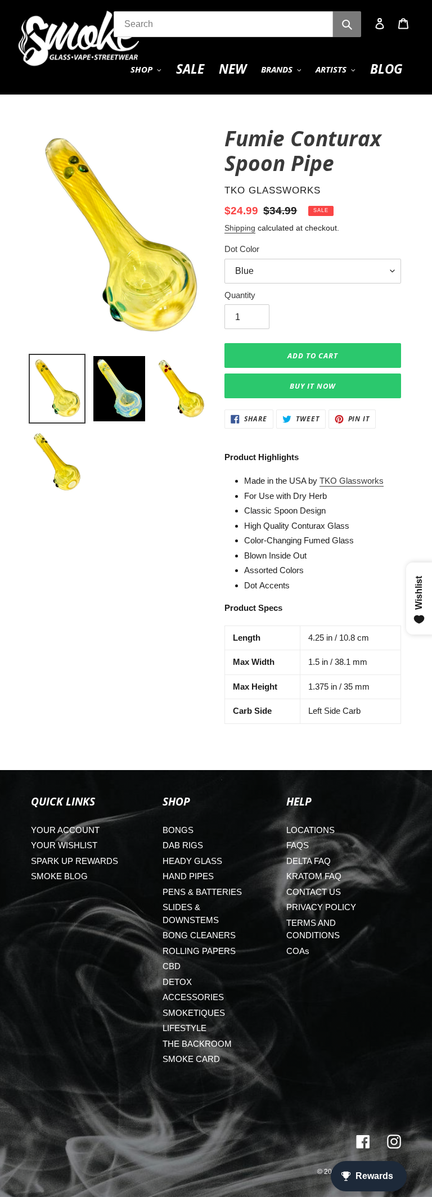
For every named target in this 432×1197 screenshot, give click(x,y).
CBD (172, 966)
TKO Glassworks (352, 480)
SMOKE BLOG (59, 876)
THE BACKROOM (197, 1043)
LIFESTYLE (184, 1028)
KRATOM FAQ (313, 876)
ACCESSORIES (193, 997)
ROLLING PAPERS (199, 951)
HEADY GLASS (192, 861)
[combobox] (223, 24)
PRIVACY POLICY (321, 907)
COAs (297, 951)
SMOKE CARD (191, 1059)
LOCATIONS (310, 830)
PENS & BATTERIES (202, 892)
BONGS (178, 830)
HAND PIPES (188, 876)
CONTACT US (313, 892)
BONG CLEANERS (199, 935)
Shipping (239, 227)
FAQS (297, 845)
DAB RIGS (183, 845)
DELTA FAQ (308, 861)
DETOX (177, 982)
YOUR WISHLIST (64, 845)
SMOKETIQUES (194, 1013)
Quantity (239, 295)
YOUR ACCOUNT (65, 830)
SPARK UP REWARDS (74, 861)
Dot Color (241, 249)
